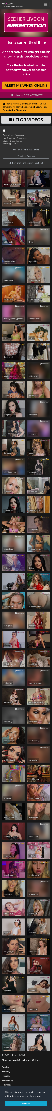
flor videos (29, 119)
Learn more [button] (36, 1096)
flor (9, 42)
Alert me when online (26, 85)
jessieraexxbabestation (32, 56)
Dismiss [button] (26, 1103)
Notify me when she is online (27, 150)
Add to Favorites (27, 156)
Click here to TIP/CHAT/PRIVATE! (27, 95)
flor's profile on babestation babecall (27, 163)
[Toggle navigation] (46, 4)
